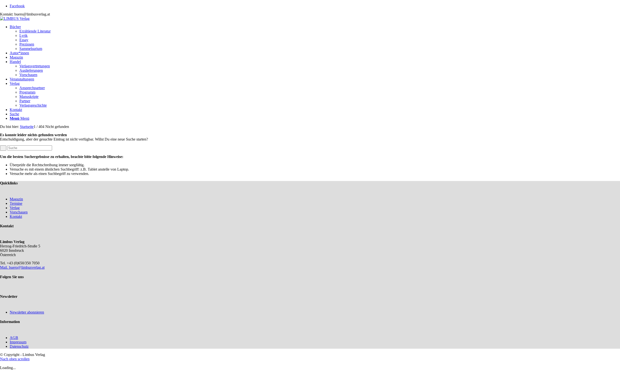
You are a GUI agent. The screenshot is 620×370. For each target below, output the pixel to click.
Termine (16, 203)
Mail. (4, 267)
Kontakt (16, 216)
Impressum (18, 342)
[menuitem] (315, 38)
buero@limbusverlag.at (27, 267)
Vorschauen (19, 212)
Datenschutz (19, 346)
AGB (14, 338)
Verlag (15, 208)
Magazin (16, 199)
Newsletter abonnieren (27, 312)
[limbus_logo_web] (15, 18)
